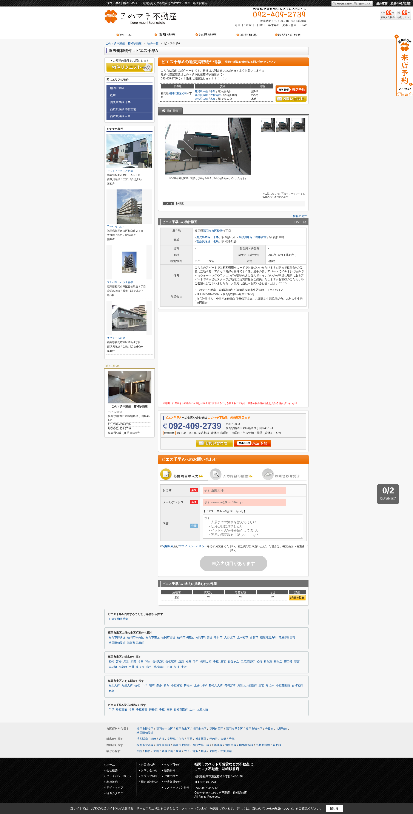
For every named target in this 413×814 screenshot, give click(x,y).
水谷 (149, 666)
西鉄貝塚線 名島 (120, 116)
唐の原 (270, 685)
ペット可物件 (172, 764)
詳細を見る (297, 597)
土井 (131, 666)
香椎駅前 (171, 661)
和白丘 (278, 661)
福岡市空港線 (145, 745)
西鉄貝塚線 (201, 95)
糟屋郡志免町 (268, 637)
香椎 (216, 661)
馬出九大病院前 (247, 685)
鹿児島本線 (201, 91)
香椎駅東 (158, 661)
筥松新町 (159, 666)
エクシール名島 (116, 338)
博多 (148, 751)
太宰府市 (242, 637)
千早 (213, 91)
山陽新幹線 (246, 745)
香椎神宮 (176, 685)
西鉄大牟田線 (201, 745)
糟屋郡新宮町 (287, 637)
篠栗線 (218, 745)
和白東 (268, 661)
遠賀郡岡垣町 (135, 642)
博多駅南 (142, 738)
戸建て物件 (171, 776)
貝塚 (204, 685)
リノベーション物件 (176, 787)
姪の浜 (213, 738)
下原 (169, 666)
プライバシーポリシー (193, 546)
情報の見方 (300, 216)
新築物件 (169, 770)
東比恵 (213, 751)
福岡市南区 (153, 637)
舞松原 (188, 685)
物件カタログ (114, 793)
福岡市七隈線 (181, 745)
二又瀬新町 (248, 661)
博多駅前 (200, 738)
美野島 (171, 738)
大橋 (223, 738)
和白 (148, 661)
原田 (133, 661)
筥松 (119, 661)
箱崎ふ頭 (205, 661)
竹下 (187, 751)
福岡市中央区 (135, 637)
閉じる (334, 808)
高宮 (178, 751)
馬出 (126, 661)
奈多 (159, 685)
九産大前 (127, 685)
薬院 (139, 751)
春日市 (218, 637)
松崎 (184, 93)
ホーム (110, 764)
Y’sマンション (115, 226)
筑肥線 (277, 745)
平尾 (190, 738)
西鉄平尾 (167, 751)
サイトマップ (114, 787)
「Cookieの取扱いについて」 (278, 808)
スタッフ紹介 (149, 776)
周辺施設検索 (149, 781)
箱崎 (111, 661)
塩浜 (176, 666)
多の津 (113, 666)
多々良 (140, 666)
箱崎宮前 (230, 685)
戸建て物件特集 (118, 618)
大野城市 (229, 637)
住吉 (181, 738)
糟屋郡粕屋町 (117, 642)
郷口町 (288, 661)
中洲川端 (226, 751)
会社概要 (112, 770)
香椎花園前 (283, 685)
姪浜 (203, 751)
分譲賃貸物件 (172, 781)
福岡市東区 (175, 93)
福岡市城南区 (185, 637)
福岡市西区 (168, 637)
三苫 (223, 661)
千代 (231, 738)
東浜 (184, 666)
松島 (188, 661)
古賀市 (254, 637)
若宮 (297, 661)
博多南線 (230, 745)
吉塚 (162, 738)
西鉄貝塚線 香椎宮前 (123, 109)
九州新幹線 (263, 745)
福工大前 (114, 685)
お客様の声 (148, 764)
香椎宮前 (215, 95)
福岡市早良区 (204, 637)
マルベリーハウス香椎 (120, 282)
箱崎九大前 (216, 685)
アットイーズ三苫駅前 (120, 170)
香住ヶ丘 (233, 661)
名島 (213, 98)
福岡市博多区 (117, 637)
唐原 (181, 661)
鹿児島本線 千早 (120, 102)
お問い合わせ (149, 770)
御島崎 (123, 666)
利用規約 (167, 546)
